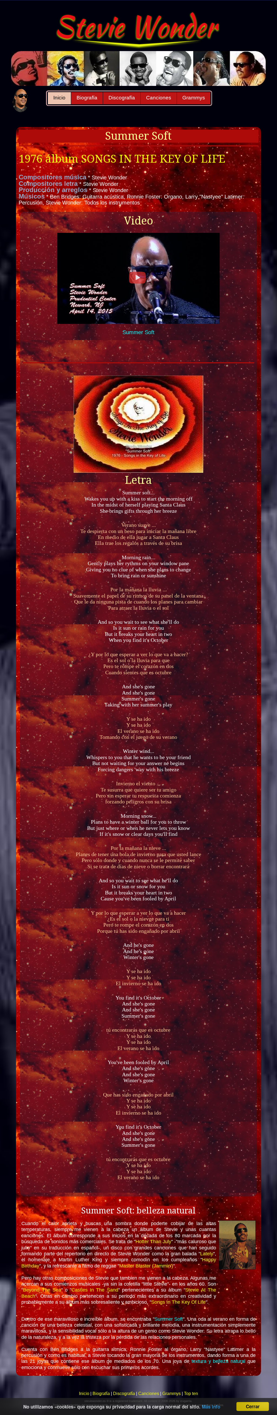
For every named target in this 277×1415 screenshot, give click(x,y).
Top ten (191, 1393)
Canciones (158, 97)
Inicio (59, 97)
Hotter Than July (153, 1241)
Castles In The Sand (94, 1290)
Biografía (87, 97)
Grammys (193, 97)
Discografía (121, 97)
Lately (206, 1253)
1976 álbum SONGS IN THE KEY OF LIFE (122, 159)
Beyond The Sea (42, 1290)
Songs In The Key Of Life (178, 1302)
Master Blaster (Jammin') (146, 1266)
